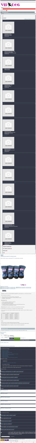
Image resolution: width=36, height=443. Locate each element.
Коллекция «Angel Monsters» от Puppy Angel (11, 226)
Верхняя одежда (6, 20)
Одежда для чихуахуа (5, 356)
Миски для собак (7, 150)
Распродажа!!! (5, 196)
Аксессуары (5, 135)
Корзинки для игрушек (8, 86)
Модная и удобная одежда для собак (5, 418)
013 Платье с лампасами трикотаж (6, 409)
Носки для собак (7, 69)
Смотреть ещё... (7, 53)
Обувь (4, 55)
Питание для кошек (7, 243)
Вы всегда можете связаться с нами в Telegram (9, 362)
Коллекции (5, 211)
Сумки (4, 103)
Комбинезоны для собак (8, 34)
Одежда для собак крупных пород (9, 182)
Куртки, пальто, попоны (8, 35)
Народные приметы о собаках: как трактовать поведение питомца (9, 374)
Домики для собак (7, 85)
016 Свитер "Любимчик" (4, 401)
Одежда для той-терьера (5, 351)
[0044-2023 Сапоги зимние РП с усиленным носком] (13, 285)
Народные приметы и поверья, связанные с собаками (8, 415)
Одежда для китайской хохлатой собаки (8, 354)
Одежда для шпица (5, 353)
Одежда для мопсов (5, 355)
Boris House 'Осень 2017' (8, 224)
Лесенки (4, 88)
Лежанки (4, 71)
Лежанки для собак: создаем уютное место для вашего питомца (9, 380)
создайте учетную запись (14, 330)
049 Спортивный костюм (5, 390)
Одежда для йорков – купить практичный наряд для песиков (9, 426)
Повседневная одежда (7, 37)
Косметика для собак (8, 131)
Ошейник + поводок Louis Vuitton (6, 405)
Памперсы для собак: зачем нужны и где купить (7, 429)
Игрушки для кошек (7, 242)
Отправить (12, 436)
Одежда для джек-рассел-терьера (7, 352)
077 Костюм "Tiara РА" (4, 394)
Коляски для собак (6, 167)
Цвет (2, 335)
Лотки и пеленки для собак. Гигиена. (10, 132)
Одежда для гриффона (5, 350)
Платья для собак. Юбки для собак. (10, 51)
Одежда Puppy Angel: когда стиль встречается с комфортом (9, 377)
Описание (4, 290)
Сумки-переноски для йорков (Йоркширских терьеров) (10, 357)
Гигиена (4, 117)
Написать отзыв (6, 342)
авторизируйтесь (7, 330)
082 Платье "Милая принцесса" (6, 398)
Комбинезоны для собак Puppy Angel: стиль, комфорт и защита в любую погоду (11, 371)
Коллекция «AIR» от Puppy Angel (9, 225)
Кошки (4, 228)
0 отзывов (2, 342)
